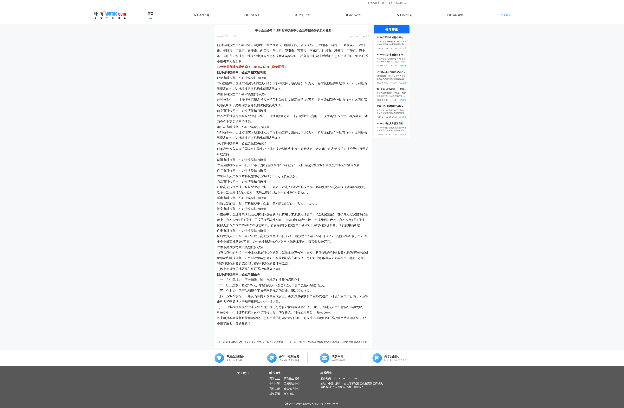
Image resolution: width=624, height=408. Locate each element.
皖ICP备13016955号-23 (326, 403)
